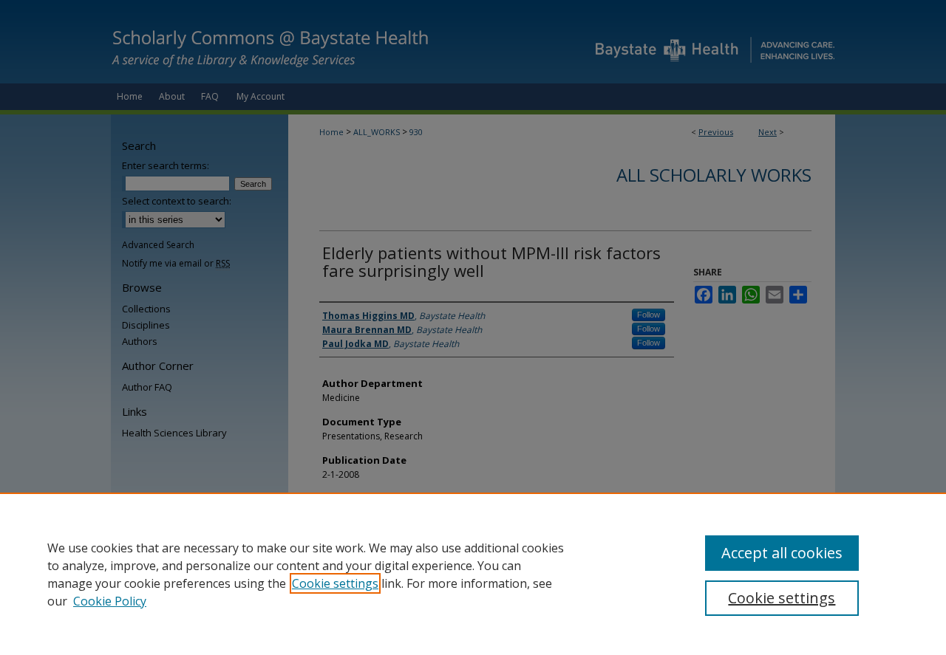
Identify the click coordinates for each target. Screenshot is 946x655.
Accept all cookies (782, 553)
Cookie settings (335, 583)
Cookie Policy (109, 601)
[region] (473, 574)
